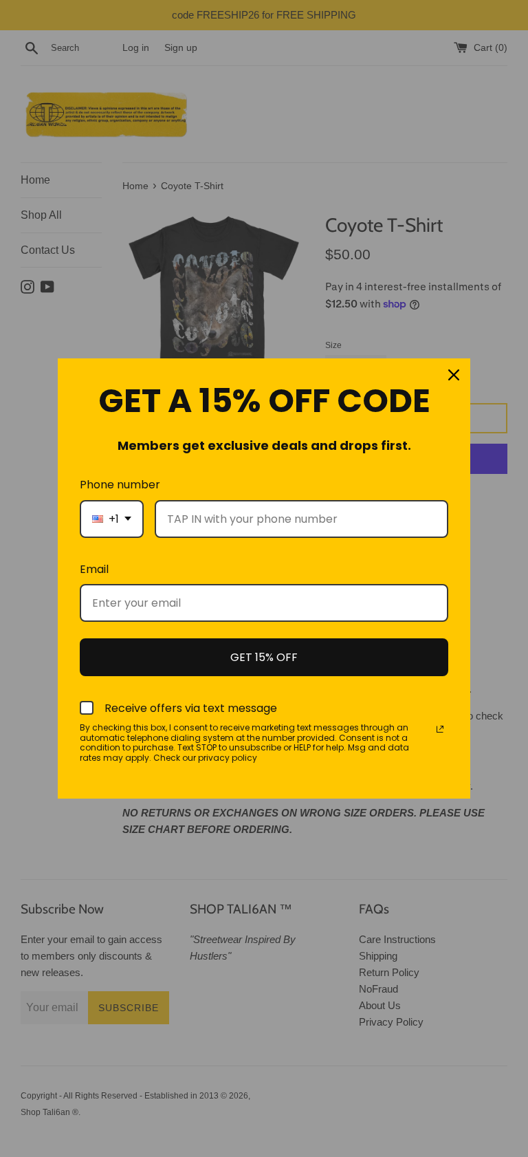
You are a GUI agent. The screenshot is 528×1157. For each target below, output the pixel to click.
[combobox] (112, 519)
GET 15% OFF (264, 657)
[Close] (453, 374)
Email (94, 569)
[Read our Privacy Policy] (440, 729)
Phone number (120, 485)
